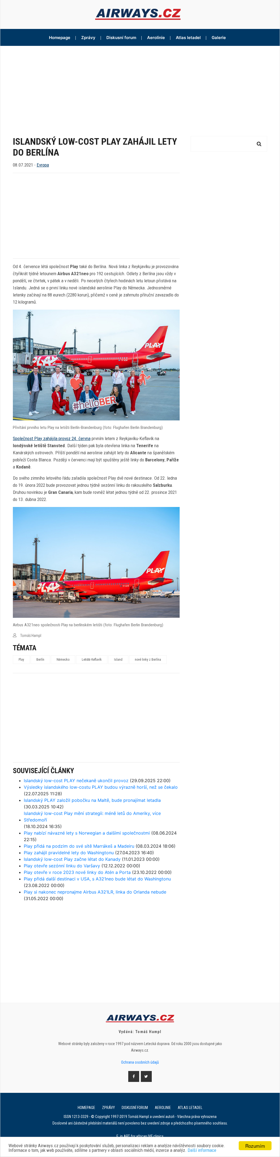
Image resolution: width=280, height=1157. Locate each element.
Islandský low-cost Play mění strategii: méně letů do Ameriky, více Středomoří (92, 817)
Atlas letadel (188, 37)
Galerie (219, 37)
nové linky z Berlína (148, 659)
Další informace (202, 1150)
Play (21, 659)
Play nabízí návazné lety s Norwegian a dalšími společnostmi (87, 833)
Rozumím (255, 1145)
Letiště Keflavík (92, 659)
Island (118, 659)
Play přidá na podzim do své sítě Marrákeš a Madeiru (79, 846)
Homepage (59, 37)
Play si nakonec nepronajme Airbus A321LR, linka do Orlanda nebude (95, 892)
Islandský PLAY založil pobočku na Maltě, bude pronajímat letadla (92, 800)
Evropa (43, 165)
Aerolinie (156, 37)
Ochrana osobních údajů (140, 1062)
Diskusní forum (121, 37)
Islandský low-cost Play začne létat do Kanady (72, 859)
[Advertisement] (140, 87)
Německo (63, 659)
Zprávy (88, 37)
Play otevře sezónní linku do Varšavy (62, 865)
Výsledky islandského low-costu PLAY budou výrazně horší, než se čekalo (101, 787)
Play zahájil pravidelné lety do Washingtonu (69, 852)
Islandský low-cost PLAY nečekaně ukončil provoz (76, 780)
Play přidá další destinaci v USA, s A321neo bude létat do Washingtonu (97, 879)
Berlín (40, 659)
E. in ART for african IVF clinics (140, 1136)
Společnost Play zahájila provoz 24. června (52, 438)
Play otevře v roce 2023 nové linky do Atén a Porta (77, 872)
